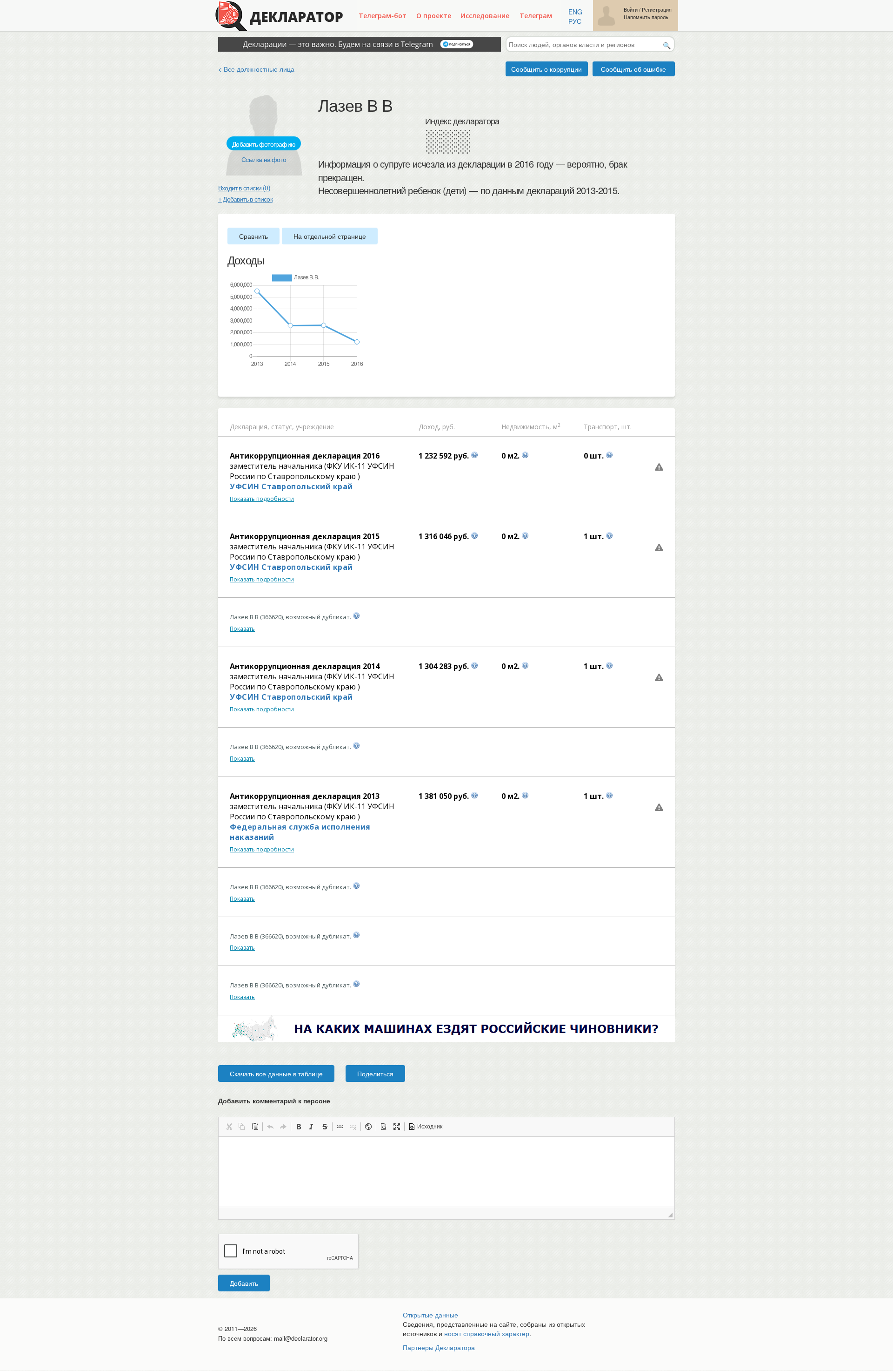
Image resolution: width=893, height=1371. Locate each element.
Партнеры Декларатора (439, 1347)
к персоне (314, 1100)
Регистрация (657, 9)
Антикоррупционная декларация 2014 (305, 666)
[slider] (232, 383)
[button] (228, 1127)
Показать (242, 629)
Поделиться (375, 1073)
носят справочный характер (486, 1333)
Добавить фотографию (263, 144)
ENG (575, 11)
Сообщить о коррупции (546, 69)
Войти (631, 9)
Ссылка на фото (263, 159)
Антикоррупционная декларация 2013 (305, 796)
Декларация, (249, 426)
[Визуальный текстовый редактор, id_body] (446, 1172)
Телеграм (536, 15)
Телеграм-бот (383, 15)
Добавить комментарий (274, 1100)
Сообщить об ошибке (633, 69)
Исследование (484, 15)
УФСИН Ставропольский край (291, 486)
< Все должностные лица (256, 69)
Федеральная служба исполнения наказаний (300, 832)
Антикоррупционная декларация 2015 (305, 536)
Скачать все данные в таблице (276, 1073)
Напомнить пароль (646, 17)
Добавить (244, 1283)
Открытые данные (430, 1314)
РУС (574, 21)
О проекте (433, 15)
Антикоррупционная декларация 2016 (305, 456)
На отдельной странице (329, 236)
